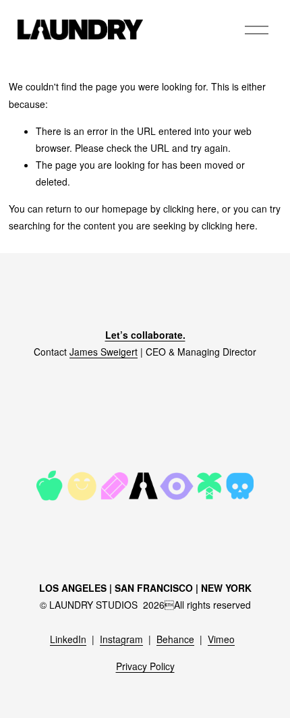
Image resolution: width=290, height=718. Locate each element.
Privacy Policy (145, 666)
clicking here (189, 208)
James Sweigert (103, 351)
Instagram (121, 639)
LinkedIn (68, 639)
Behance (175, 639)
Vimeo (221, 639)
